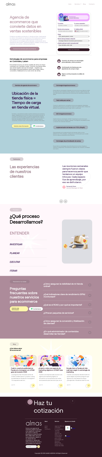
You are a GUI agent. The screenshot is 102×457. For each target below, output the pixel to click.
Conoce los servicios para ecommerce (24, 48)
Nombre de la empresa (63, 29)
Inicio (69, 4)
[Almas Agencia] (10, 4)
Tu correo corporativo (79, 23)
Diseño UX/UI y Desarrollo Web (59, 444)
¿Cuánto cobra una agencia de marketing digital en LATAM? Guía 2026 (51, 370)
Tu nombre (60, 23)
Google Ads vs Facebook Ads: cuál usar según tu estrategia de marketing (78, 370)
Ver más (32, 386)
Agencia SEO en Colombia (59, 426)
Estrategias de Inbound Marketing (59, 441)
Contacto (92, 4)
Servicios (77, 4)
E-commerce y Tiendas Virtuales (59, 430)
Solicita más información (21, 126)
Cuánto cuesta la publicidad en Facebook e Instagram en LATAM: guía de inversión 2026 (23, 370)
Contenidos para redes (58, 437)
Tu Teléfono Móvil (78, 30)
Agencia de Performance (58, 434)
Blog (84, 4)
